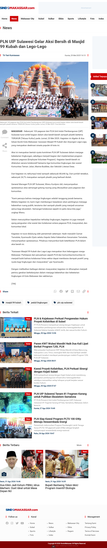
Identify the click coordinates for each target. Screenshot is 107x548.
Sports (71, 18)
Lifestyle (82, 18)
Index (101, 18)
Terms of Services (92, 531)
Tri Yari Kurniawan (11, 55)
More (79, 445)
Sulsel (41, 18)
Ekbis (61, 18)
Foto (92, 18)
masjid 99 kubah (13, 302)
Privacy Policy (90, 527)
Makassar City (27, 18)
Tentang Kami (90, 523)
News (14, 18)
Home (4, 18)
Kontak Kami (90, 535)
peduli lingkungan (39, 302)
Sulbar (51, 18)
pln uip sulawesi (64, 302)
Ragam (70, 531)
